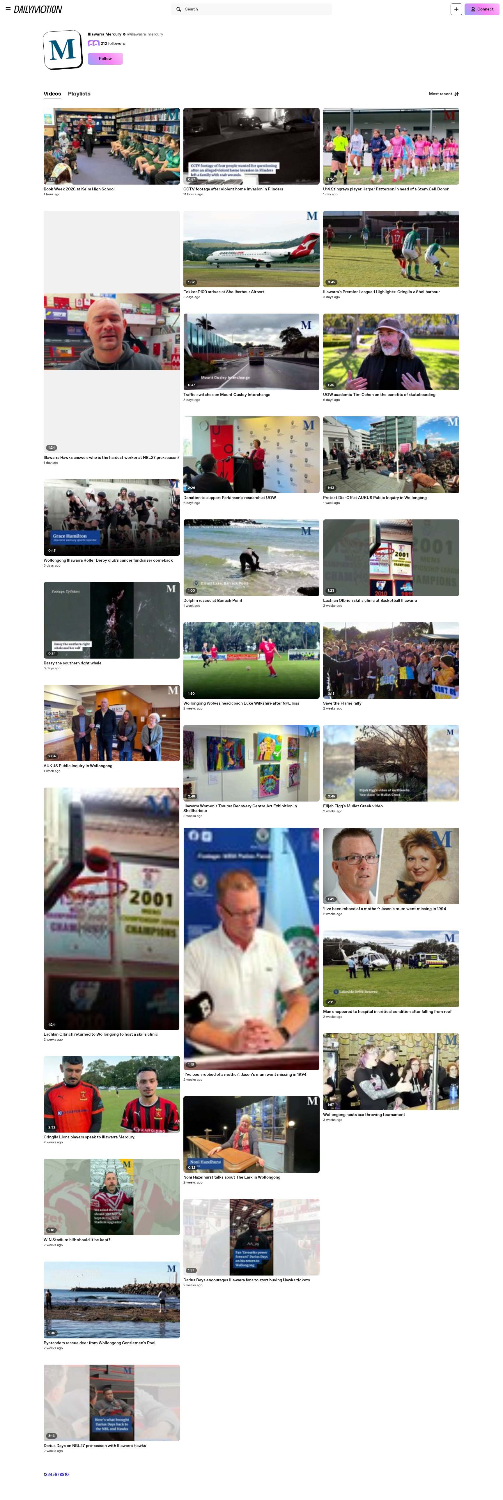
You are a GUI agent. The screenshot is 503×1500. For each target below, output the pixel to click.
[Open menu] (8, 9)
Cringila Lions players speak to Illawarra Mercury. (89, 1137)
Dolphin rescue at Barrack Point (212, 600)
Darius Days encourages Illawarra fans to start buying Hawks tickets (246, 1280)
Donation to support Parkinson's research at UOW (229, 498)
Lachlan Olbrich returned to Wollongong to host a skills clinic (101, 1034)
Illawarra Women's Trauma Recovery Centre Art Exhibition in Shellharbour (240, 808)
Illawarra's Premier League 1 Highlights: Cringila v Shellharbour (381, 292)
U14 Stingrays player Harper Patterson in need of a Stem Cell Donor (386, 189)
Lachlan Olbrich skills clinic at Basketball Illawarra (370, 600)
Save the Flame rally (342, 703)
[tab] (52, 94)
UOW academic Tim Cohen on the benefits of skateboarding (379, 394)
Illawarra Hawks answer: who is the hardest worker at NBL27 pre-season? (112, 457)
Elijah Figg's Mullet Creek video (353, 806)
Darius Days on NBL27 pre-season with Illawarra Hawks (95, 1446)
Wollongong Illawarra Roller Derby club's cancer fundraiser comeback (108, 560)
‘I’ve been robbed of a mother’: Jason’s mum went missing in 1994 (245, 1074)
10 (67, 1474)
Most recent (440, 94)
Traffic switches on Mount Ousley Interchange (226, 394)
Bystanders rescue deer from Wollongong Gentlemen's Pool (99, 1343)
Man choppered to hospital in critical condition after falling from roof (387, 1011)
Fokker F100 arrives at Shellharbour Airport (223, 292)
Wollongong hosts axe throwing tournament (364, 1114)
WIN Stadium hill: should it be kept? (77, 1240)
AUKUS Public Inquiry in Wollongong (78, 766)
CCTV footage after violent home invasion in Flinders (233, 189)
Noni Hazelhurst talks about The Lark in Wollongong (231, 1177)
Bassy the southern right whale (73, 663)
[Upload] (456, 9)
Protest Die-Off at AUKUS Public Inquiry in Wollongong (375, 498)
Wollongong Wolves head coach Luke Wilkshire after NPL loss (241, 703)
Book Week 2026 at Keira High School (79, 189)
